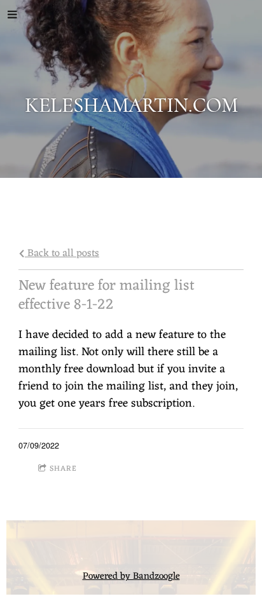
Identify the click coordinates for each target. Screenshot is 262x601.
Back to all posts (62, 253)
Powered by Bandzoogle (131, 576)
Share (63, 469)
